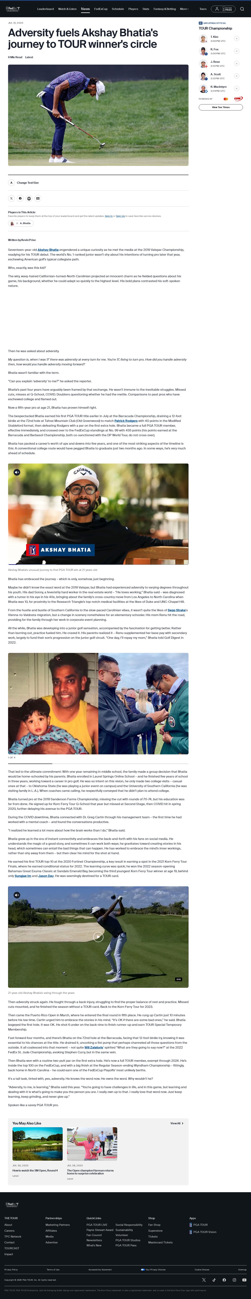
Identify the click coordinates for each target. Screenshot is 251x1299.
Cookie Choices (202, 1269)
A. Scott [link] (216, 74)
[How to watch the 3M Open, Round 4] (37, 1144)
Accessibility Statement (100, 1269)
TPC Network (12, 1236)
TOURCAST (11, 1248)
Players (133, 9)
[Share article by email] (38, 198)
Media (49, 1236)
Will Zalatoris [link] (94, 1047)
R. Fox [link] (214, 49)
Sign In (109, 216)
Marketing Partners (58, 1225)
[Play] (98, 937)
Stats (146, 9)
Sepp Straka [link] (177, 610)
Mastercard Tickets (160, 1242)
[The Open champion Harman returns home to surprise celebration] (92, 1144)
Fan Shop (154, 1225)
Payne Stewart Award (100, 1230)
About (8, 1225)
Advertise (52, 1242)
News (85, 9)
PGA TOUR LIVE (97, 1225)
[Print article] (29, 198)
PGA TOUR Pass (126, 1245)
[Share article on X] (11, 198)
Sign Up (120, 216)
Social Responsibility (129, 1225)
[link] (29, 57)
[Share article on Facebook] (20, 198)
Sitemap (242, 1269)
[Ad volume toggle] (17, 472)
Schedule (118, 9)
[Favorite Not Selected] (236, 38)
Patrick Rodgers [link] (126, 421)
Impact (8, 1254)
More (185, 9)
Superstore (155, 1231)
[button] (98, 937)
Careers (9, 1231)
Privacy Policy (11, 1269)
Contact (9, 1242)
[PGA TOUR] (13, 9)
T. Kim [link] (214, 37)
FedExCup (100, 9)
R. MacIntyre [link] (219, 87)
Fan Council (94, 1235)
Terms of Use (53, 1269)
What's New (94, 1245)
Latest (15, 1176)
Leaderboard (45, 9)
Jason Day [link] (46, 876)
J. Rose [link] (215, 62)
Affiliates (51, 1231)
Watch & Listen (67, 9)
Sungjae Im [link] (23, 876)
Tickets (153, 1236)
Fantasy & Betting (165, 9)
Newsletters (94, 1240)
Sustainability (124, 1230)
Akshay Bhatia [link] (48, 250)
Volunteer (122, 1235)
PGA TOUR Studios (128, 1240)
